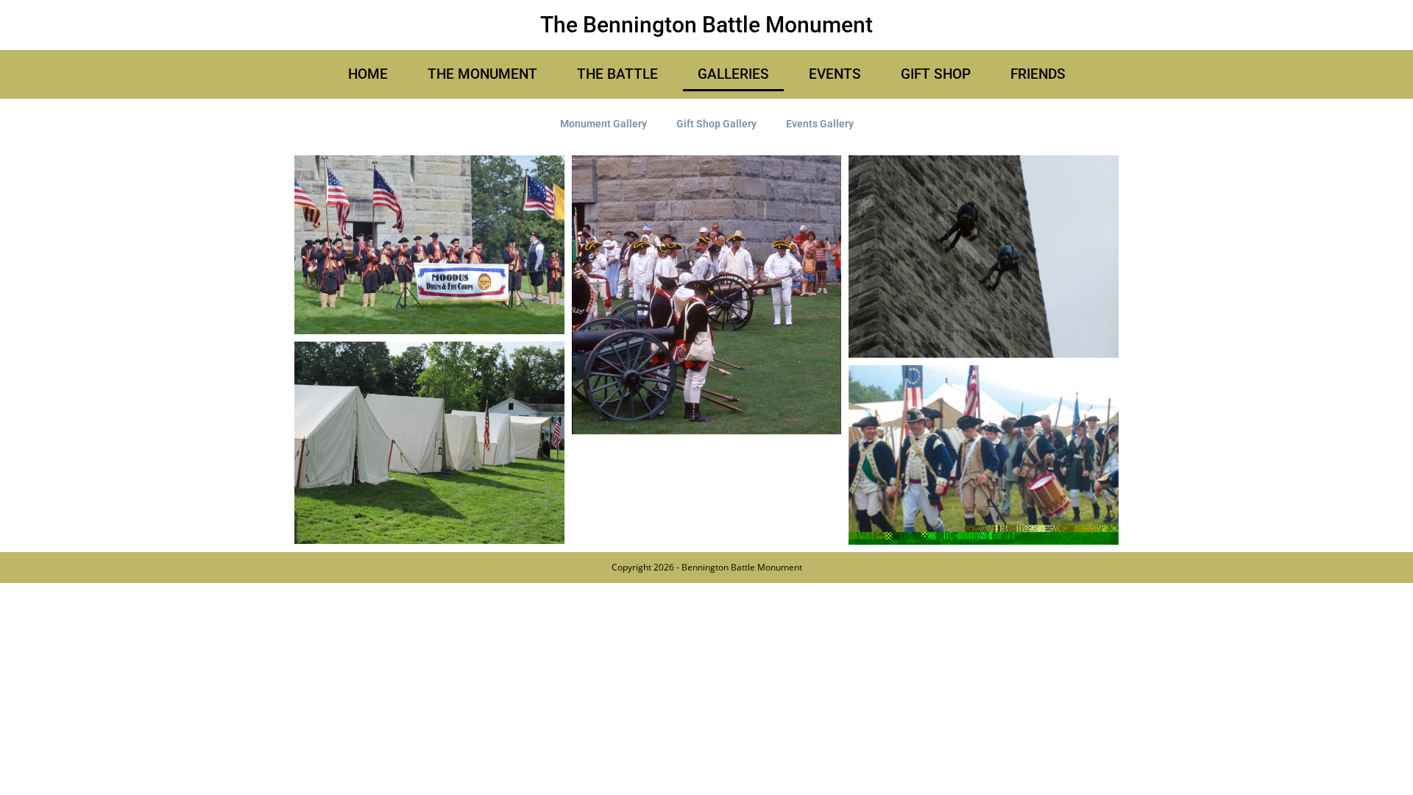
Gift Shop (936, 74)
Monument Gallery (603, 124)
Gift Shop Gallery (716, 124)
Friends (1038, 74)
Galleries (733, 74)
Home (368, 74)
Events (835, 74)
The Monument (482, 74)
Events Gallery (820, 124)
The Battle (617, 74)
